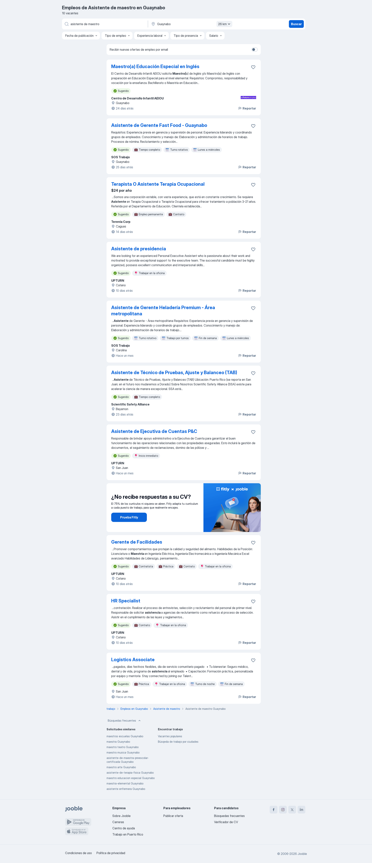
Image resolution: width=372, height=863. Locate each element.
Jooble (302, 854)
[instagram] (283, 809)
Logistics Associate (133, 659)
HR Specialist (125, 601)
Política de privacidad (110, 853)
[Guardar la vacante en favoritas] (253, 67)
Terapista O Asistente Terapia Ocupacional (158, 184)
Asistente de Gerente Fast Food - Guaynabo (159, 125)
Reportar (249, 108)
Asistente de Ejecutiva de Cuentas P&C (154, 431)
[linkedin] (301, 809)
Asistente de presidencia (138, 248)
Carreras (118, 822)
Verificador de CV (226, 822)
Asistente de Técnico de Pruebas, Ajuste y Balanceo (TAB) (174, 372)
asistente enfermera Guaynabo (126, 788)
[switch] (254, 49)
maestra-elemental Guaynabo (125, 783)
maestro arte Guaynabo (121, 767)
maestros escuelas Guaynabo (125, 736)
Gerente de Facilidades (136, 542)
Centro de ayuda (123, 828)
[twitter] (292, 809)
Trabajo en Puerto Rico (127, 834)
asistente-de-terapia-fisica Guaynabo (130, 772)
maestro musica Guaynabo (123, 752)
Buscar (296, 24)
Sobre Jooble (121, 816)
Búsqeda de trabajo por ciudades (178, 741)
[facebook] (273, 809)
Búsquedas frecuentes (122, 720)
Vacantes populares (170, 736)
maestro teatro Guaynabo (123, 747)
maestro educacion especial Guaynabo (131, 778)
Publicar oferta (173, 816)
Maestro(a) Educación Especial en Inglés (155, 66)
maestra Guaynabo (118, 741)
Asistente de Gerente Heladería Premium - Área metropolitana (163, 310)
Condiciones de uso (78, 853)
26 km (222, 24)
